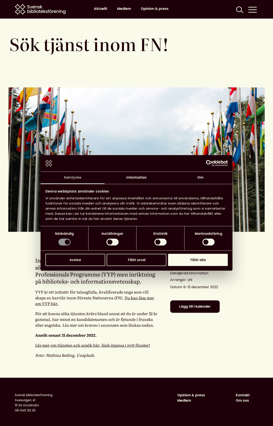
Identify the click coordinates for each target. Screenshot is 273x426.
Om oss (242, 400)
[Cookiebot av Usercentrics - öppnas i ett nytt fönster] (209, 163)
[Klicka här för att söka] (239, 9)
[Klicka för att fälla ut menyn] (252, 9)
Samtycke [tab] (72, 177)
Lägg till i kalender (195, 306)
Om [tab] (200, 177)
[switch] (112, 242)
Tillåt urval (136, 260)
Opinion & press (154, 8)
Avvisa (75, 260)
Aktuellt (100, 8)
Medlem (124, 8)
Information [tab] (136, 177)
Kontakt (243, 395)
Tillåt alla (198, 260)
